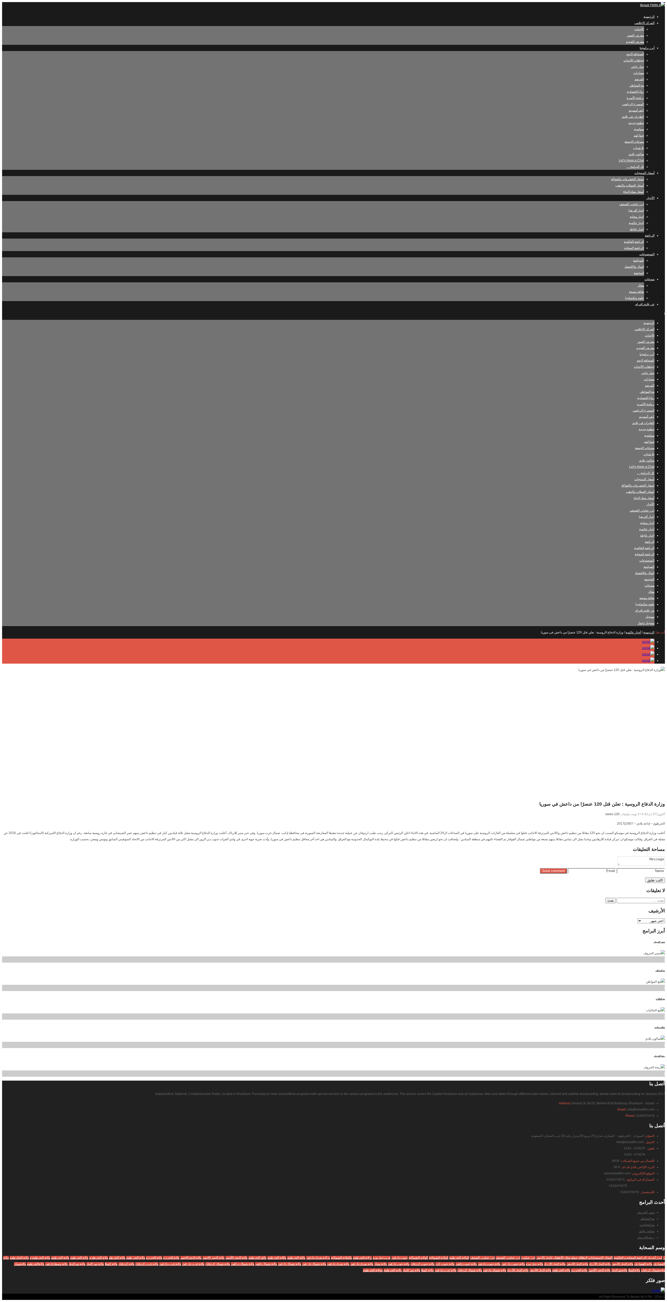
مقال (641, 285)
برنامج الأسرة (635, 98)
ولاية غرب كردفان (146, 1264)
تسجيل (649, 617)
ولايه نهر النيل (411, 1270)
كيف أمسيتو (636, 110)
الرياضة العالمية (634, 242)
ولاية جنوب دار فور (513, 1264)
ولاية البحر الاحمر (213, 1258)
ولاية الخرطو (117, 1258)
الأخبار (650, 198)
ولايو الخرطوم (393, 1270)
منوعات (649, 279)
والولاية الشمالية (341, 1258)
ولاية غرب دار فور (193, 1264)
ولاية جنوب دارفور (489, 1264)
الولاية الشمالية (438, 1258)
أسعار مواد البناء (633, 192)
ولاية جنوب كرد (445, 1264)
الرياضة (649, 235)
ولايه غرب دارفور (445, 1270)
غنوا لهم (639, 135)
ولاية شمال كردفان (217, 1264)
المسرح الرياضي (633, 104)
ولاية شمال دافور (266, 1264)
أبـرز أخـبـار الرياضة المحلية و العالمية (638, 1258)
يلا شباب (638, 148)
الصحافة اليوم (635, 54)
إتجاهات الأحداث (633, 60)
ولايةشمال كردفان (653, 1270)
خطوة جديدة (636, 123)
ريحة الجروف (659, 1056)
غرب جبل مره (382, 1258)
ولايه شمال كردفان (469, 1270)
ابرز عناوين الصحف (631, 204)
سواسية (639, 129)
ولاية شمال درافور (242, 1264)
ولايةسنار (20, 1264)
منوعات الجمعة (634, 142)
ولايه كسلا (427, 1270)
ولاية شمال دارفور (289, 1264)
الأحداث (639, 29)
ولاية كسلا (111, 1264)
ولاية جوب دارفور (399, 1264)
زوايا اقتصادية (635, 92)
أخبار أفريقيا (636, 210)
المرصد (639, 79)
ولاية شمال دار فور (314, 1264)
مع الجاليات (660, 999)
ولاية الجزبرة (171, 1258)
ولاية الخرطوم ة (40, 1258)
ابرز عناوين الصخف (482, 1258)
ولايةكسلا (634, 1270)
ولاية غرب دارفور (170, 1264)
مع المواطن (636, 85)
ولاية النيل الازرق (555, 1264)
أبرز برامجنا (647, 48)
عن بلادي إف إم (644, 304)
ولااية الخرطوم (276, 1258)
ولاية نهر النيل (95, 1264)
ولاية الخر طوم (135, 1258)
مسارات (638, 73)
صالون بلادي (636, 154)
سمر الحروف (659, 942)
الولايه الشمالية (418, 1258)
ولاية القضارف (643, 1264)
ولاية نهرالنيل (77, 1264)
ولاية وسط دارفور (56, 1264)
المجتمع (639, 273)
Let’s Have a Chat (631, 160)
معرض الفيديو (635, 41)
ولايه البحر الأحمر (599, 1270)
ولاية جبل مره (534, 1264)
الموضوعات (646, 254)
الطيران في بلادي (633, 117)
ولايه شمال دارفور (494, 1270)
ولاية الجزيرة (154, 1258)
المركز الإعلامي (644, 23)
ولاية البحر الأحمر (236, 1258)
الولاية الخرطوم (459, 1258)
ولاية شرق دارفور (338, 1264)
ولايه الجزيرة (579, 1270)
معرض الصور (635, 35)
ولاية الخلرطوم (19, 1258)
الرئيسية (649, 16)
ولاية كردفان (126, 1264)
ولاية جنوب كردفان (422, 1264)
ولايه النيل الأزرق (518, 1270)
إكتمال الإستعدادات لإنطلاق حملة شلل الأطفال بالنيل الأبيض (574, 1258)
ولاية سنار (380, 1264)
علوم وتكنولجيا (634, 298)
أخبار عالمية (636, 223)
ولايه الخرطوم (561, 1270)
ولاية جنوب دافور (466, 1264)
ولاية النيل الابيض (577, 1264)
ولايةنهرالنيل (619, 1270)
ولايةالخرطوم (35, 1264)
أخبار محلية (637, 217)
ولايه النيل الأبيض (540, 1270)
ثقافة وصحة (636, 292)
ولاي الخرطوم (257, 1258)
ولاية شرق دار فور (361, 1264)
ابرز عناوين (528, 1258)
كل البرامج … (635, 167)
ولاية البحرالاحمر (191, 1258)
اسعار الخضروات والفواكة (627, 179)
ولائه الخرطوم (296, 1258)
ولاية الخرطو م (98, 1258)
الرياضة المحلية (634, 248)
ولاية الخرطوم (79, 1258)
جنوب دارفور (399, 1258)
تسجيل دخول (646, 623)
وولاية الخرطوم (373, 1270)
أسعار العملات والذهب (629, 185)
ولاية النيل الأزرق (600, 1264)
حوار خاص (637, 66)
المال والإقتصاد (634, 267)
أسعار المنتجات (644, 173)
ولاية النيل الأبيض (622, 1264)
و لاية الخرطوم (362, 1258)
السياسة (638, 260)
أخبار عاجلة (637, 229)
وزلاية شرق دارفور (318, 1258)
